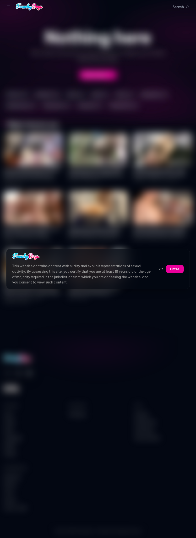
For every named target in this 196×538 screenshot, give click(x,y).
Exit (160, 269)
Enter (174, 269)
